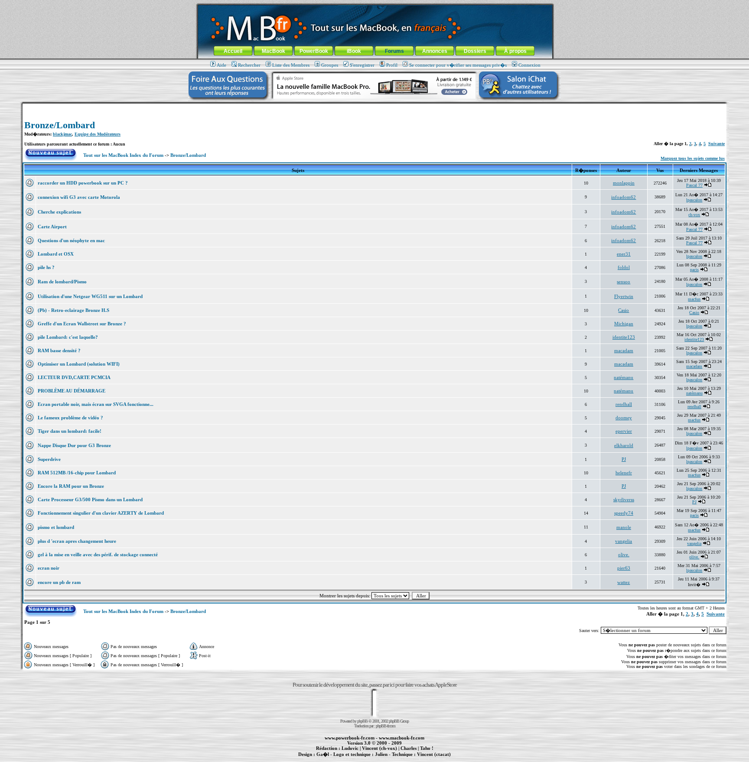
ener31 (624, 253)
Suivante (716, 143)
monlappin (624, 182)
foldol (624, 267)
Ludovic (350, 748)
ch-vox (694, 214)
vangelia (623, 541)
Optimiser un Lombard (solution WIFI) (79, 363)
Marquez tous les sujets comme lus (693, 158)
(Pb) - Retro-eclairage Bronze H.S (73, 310)
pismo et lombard (56, 527)
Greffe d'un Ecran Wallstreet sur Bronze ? (82, 323)
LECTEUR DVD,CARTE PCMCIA (74, 377)
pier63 (623, 568)
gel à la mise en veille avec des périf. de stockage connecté (98, 554)
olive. (623, 554)
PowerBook (314, 51)
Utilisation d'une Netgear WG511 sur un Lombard (90, 296)
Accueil (233, 51)
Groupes (329, 65)
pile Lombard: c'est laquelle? (68, 337)
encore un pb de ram (59, 582)
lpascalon (694, 200)
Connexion (529, 65)
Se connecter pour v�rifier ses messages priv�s (458, 65)
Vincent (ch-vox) (379, 748)
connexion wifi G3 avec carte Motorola (79, 197)
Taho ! (426, 748)
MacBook (273, 51)
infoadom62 (623, 197)
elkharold (623, 445)
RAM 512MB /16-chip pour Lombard (77, 472)
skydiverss (623, 499)
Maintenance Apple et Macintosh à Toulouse (388, 759)
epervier (623, 431)
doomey (623, 417)
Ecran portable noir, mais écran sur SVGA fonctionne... (95, 404)
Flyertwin (623, 296)
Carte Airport (52, 226)
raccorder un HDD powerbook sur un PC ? (83, 182)
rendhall (623, 404)
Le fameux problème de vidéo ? (70, 417)
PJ (624, 459)
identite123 (623, 337)
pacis (694, 269)
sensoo (623, 281)
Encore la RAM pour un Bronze (71, 486)
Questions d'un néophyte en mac (71, 240)
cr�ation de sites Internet (431, 759)
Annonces (434, 51)
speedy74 (623, 513)
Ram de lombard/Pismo (62, 281)
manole (623, 527)
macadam (623, 350)
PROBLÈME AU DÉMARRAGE (71, 390)
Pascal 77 (694, 185)
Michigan (623, 323)
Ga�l (322, 754)
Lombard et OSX (56, 253)
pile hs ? (46, 267)
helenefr (623, 472)
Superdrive (49, 459)
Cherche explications (59, 211)
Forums (394, 51)
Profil (391, 65)
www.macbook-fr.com (401, 737)
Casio (623, 310)
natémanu (623, 377)
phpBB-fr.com (385, 725)
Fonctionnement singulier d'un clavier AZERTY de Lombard (101, 513)
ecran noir (48, 568)
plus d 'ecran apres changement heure (77, 541)
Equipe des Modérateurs (97, 134)
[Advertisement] (374, 107)
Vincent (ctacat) (434, 754)
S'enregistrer (362, 65)
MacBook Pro (344, 759)
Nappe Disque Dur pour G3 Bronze (74, 445)
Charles (409, 748)
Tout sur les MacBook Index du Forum (123, 155)
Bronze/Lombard (59, 125)
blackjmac (62, 134)
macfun (694, 299)
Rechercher (249, 65)
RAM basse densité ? (59, 350)
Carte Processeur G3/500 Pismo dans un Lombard (90, 499)
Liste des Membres (290, 65)
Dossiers (475, 51)
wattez (623, 582)
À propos (515, 51)
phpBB (362, 721)
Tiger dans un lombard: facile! (69, 431)
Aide (221, 65)
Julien (381, 754)
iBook (354, 51)
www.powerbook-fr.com (349, 737)
